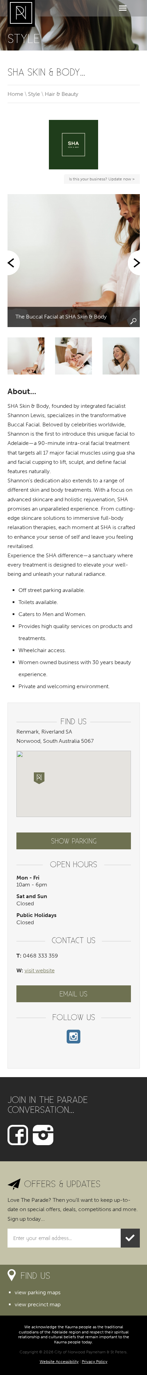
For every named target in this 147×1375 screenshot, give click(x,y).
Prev (14, 262)
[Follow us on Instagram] (43, 1134)
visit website (40, 970)
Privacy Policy (94, 1361)
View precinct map (38, 1304)
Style (34, 94)
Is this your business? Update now (101, 180)
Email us (73, 993)
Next (133, 262)
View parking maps (38, 1292)
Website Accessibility (59, 1361)
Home (15, 94)
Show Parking (73, 841)
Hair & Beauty (61, 94)
